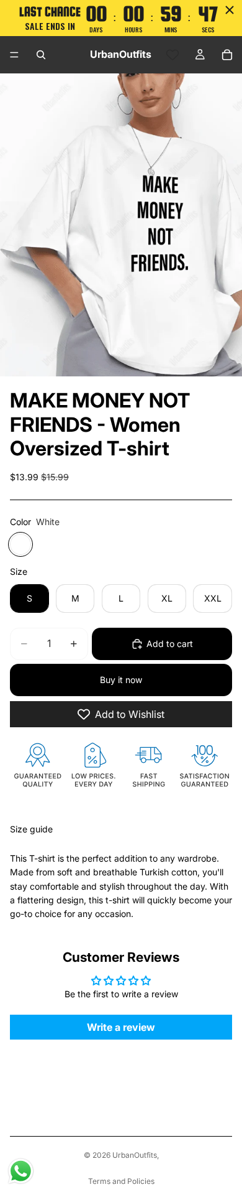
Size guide (31, 829)
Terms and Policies (121, 1181)
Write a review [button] (121, 1027)
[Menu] (14, 54)
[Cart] (227, 54)
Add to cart (169, 643)
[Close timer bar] (230, 10)
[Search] (41, 54)
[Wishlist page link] (172, 55)
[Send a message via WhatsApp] (20, 1171)
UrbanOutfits (134, 1155)
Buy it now (121, 679)
